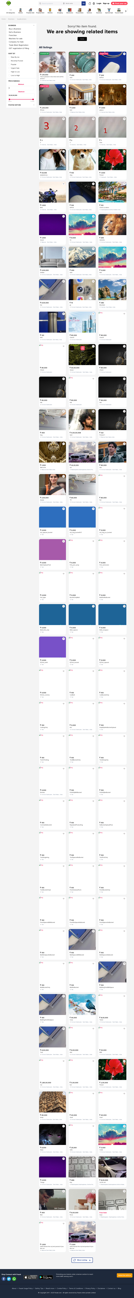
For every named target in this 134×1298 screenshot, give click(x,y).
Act (71, 727)
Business (99, 13)
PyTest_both (44, 662)
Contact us (111, 1288)
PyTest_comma (45, 695)
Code (101, 1150)
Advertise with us (124, 1275)
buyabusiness (21, 19)
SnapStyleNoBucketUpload (107, 727)
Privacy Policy (90, 1288)
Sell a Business (15, 32)
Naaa (41, 1150)
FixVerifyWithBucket (76, 792)
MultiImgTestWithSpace (106, 987)
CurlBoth (72, 695)
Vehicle (20, 13)
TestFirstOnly (103, 857)
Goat (71, 1117)
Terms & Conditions (76, 1288)
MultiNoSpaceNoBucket (47, 955)
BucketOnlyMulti (75, 597)
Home (4, 19)
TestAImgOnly (103, 760)
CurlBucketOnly (104, 695)
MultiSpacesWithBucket (77, 955)
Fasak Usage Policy (26, 1288)
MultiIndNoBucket (104, 597)
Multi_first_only (44, 630)
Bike (41, 207)
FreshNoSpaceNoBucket (77, 922)
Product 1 (102, 435)
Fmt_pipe (43, 597)
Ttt (71, 500)
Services (89, 13)
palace (101, 110)
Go (84, 3)
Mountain (102, 305)
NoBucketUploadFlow (106, 825)
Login (99, 3)
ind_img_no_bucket (105, 532)
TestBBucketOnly (75, 760)
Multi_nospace (103, 630)
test (71, 110)
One (100, 142)
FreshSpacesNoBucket (106, 922)
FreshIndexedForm (75, 890)
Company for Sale (16, 42)
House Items (79, 13)
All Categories (10, 13)
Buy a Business (15, 29)
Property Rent (40, 13)
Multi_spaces (74, 630)
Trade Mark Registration (18, 45)
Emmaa (42, 792)
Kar (41, 305)
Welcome (43, 467)
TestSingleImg (44, 857)
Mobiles (50, 13)
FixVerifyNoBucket (105, 792)
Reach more (50, 1288)
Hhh (71, 1052)
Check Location (104, 207)
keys (100, 1215)
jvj (70, 305)
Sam (71, 435)
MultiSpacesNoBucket (106, 955)
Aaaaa (42, 500)
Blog (119, 1288)
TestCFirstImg (44, 760)
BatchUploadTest (45, 565)
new (71, 77)
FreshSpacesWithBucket (47, 922)
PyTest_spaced (104, 662)
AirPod (72, 207)
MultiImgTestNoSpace (47, 1020)
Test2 (101, 1020)
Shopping (60, 13)
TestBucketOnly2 (45, 890)
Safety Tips (39, 1288)
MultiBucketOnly (45, 987)
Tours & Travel (119, 13)
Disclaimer (101, 1288)
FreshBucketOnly (104, 890)
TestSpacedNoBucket (76, 857)
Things (42, 1182)
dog (71, 175)
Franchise (13, 35)
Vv (70, 240)
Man (41, 1215)
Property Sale (30, 13)
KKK (41, 337)
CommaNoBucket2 (46, 825)
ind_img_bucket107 (76, 532)
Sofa (71, 1150)
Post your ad (120, 3)
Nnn (100, 272)
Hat (41, 402)
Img (41, 435)
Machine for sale (15, 38)
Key (71, 1182)
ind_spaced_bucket (46, 532)
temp (41, 1117)
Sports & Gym (109, 13)
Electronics (69, 13)
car (71, 467)
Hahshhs (102, 240)
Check (42, 370)
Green (72, 370)
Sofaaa (42, 272)
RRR (100, 1052)
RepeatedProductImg (76, 825)
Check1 (72, 337)
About (14, 1288)
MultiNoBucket (74, 987)
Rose (71, 1215)
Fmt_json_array (74, 565)
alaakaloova (43, 175)
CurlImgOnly (44, 727)
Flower (101, 175)
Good (42, 240)
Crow (71, 1020)
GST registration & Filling (19, 48)
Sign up (106, 3)
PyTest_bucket (74, 662)
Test (41, 1052)
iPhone (42, 110)
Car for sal (102, 1182)
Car (41, 1085)
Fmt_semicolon (104, 565)
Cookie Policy (62, 1288)
